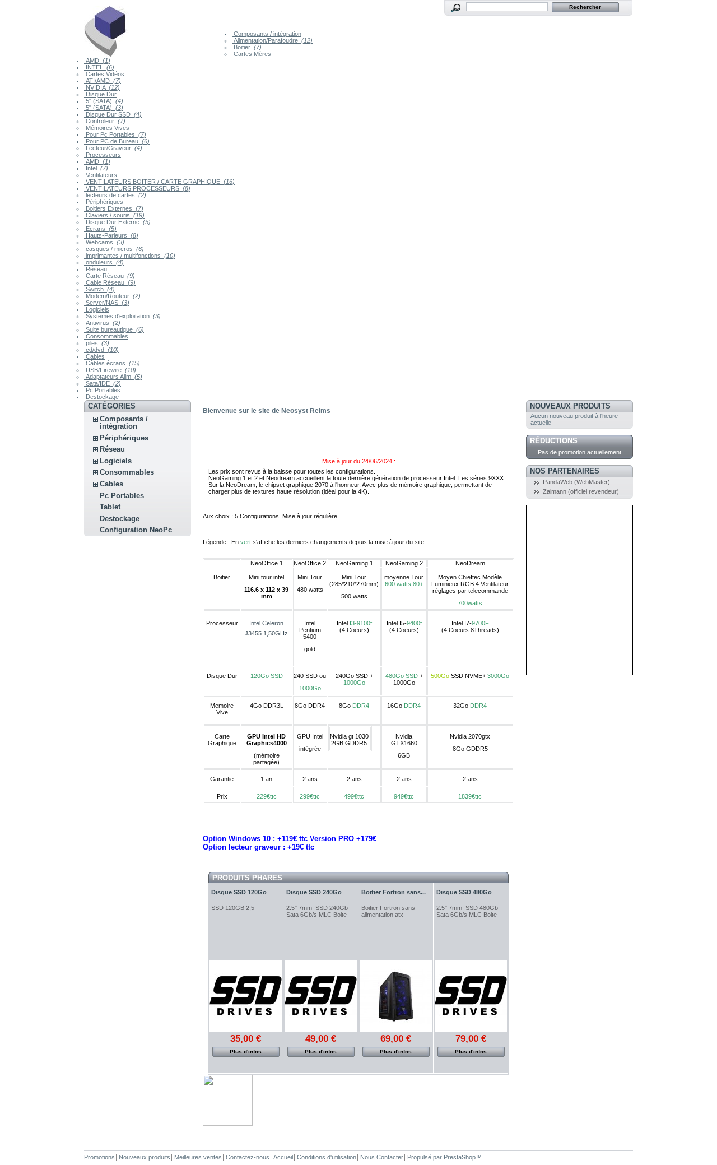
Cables (94, 356)
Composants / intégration (266, 33)
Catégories (112, 406)
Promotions (99, 1157)
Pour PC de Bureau (117, 141)
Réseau (95, 269)
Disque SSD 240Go (314, 892)
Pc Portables (102, 390)
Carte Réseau (109, 275)
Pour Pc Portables (115, 134)
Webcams (104, 242)
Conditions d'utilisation (326, 1157)
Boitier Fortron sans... (393, 892)
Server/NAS (106, 302)
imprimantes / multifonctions (129, 255)
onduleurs (104, 262)
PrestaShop (460, 1157)
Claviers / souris (114, 215)
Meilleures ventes (198, 1157)
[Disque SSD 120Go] (245, 996)
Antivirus (102, 322)
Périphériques (103, 201)
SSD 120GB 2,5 (232, 907)
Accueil (283, 1157)
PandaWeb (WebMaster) (576, 482)
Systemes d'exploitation (122, 316)
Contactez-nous (247, 1157)
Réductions (554, 441)
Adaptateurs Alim (113, 376)
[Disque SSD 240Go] (321, 996)
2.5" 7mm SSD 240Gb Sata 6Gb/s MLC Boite (317, 911)
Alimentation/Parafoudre (272, 40)
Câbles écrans (112, 363)
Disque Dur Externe (117, 222)
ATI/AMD (102, 80)
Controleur (104, 121)
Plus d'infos (246, 1051)
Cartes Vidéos (104, 74)
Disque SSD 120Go (239, 892)
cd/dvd (101, 349)
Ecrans (100, 228)
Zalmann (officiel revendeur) (581, 491)
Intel (96, 168)
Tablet (110, 507)
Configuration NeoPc (136, 530)
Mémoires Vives (106, 127)
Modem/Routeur (112, 296)
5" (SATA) (103, 101)
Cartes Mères (251, 53)
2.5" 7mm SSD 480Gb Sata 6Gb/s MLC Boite (467, 911)
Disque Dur (100, 94)
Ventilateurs (100, 174)
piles (96, 343)
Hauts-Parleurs (111, 235)
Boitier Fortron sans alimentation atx (388, 911)
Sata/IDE (102, 383)
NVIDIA (102, 87)
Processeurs (102, 154)
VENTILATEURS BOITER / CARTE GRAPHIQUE (159, 181)
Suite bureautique (114, 329)
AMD (97, 60)
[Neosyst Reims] (158, 28)
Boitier (247, 47)
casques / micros (114, 248)
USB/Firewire (110, 369)
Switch (99, 289)
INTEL (99, 67)
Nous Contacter (381, 1157)
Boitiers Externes (113, 208)
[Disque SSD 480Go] (471, 996)
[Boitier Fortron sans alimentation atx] (396, 996)
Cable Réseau (110, 282)
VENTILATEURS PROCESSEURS (137, 188)
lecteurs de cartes (115, 195)
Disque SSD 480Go (464, 892)
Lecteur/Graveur (113, 148)
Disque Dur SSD (113, 114)
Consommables (106, 336)
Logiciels (96, 309)
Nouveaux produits (570, 406)
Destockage (101, 396)
